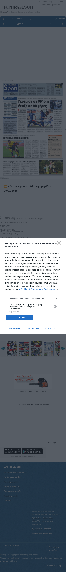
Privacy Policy (50, 328)
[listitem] (33, 298)
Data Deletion (15, 328)
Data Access (33, 328)
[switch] (54, 306)
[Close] (60, 244)
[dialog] (33, 286)
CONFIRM (19, 317)
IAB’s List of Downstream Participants (37, 289)
